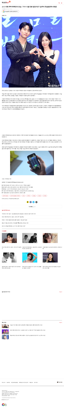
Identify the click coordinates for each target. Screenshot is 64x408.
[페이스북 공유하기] (30, 202)
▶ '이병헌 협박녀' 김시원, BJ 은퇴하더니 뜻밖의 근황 (13, 192)
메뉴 (61, 3)
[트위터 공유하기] (33, 202)
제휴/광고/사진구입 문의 (23, 382)
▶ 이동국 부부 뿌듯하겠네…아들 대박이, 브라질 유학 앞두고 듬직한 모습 (18, 190)
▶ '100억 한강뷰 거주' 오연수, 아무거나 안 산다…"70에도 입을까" (16, 185)
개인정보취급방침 (14, 382)
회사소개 (3, 382)
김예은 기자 (4, 15)
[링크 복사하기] (36, 202)
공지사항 (35, 382)
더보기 (60, 291)
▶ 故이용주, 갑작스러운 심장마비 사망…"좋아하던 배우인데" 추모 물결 (17, 187)
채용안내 (31, 382)
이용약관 (8, 382)
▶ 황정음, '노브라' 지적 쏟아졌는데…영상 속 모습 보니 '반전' (15, 189)
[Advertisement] (11, 311)
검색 (59, 3)
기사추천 (32, 206)
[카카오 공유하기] (27, 202)
